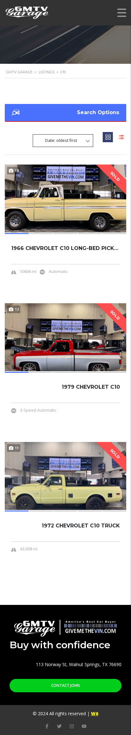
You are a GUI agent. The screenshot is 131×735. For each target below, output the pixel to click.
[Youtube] (84, 726)
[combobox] (63, 141)
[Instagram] (71, 726)
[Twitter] (59, 726)
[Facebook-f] (47, 726)
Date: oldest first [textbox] (61, 140)
